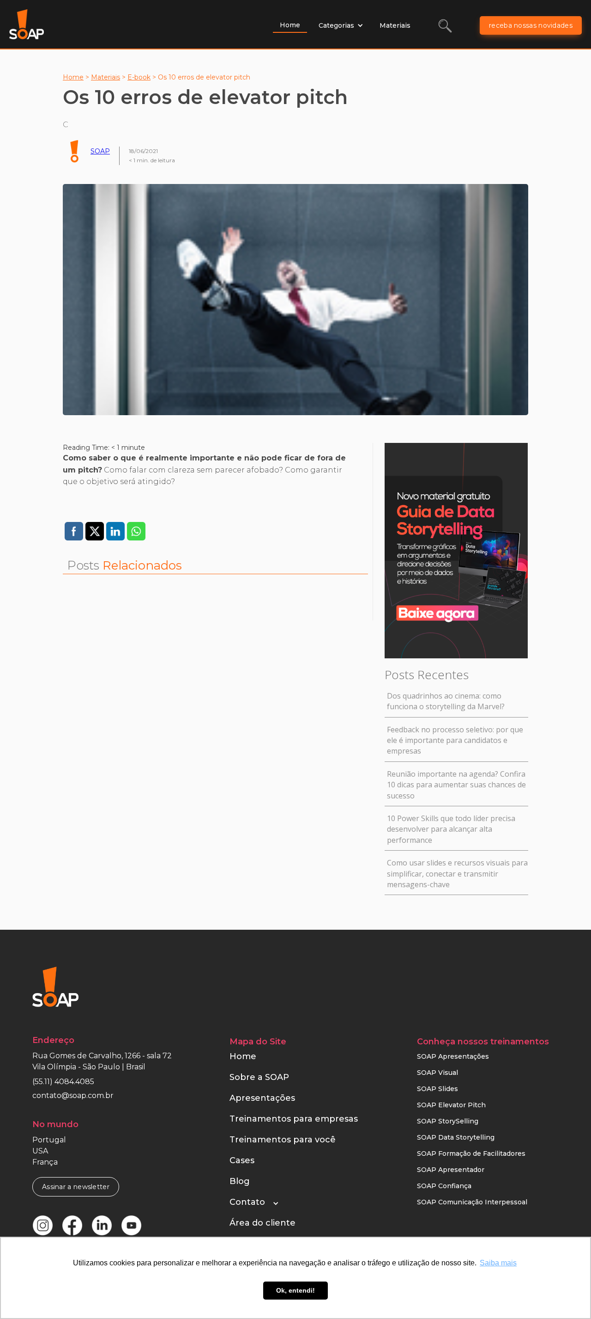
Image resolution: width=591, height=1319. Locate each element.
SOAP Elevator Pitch (451, 1105)
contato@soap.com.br (73, 1095)
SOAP (100, 151)
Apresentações (262, 1098)
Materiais (395, 25)
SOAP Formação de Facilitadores (471, 1153)
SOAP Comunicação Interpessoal (472, 1202)
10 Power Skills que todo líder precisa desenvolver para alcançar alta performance (451, 829)
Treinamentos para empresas (293, 1119)
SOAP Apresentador (450, 1170)
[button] (341, 25)
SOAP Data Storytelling (456, 1137)
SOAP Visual (437, 1072)
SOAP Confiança (444, 1186)
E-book (139, 77)
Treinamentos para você (282, 1140)
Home (290, 25)
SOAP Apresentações (453, 1056)
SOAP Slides (437, 1089)
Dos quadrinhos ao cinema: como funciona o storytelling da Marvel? (446, 701)
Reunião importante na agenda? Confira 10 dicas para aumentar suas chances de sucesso (456, 785)
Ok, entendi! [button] (295, 1290)
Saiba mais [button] (498, 1263)
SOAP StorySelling (447, 1121)
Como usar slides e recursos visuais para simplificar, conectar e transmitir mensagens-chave (457, 874)
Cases (241, 1160)
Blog (239, 1181)
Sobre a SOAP (259, 1077)
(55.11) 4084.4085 (63, 1081)
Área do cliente (262, 1223)
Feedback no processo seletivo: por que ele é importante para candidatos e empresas (455, 740)
